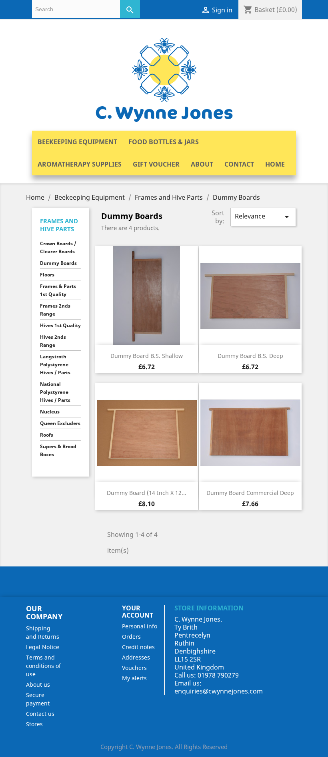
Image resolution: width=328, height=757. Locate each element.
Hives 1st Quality (60, 325)
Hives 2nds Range (53, 341)
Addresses (136, 657)
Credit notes (138, 647)
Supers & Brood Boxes (58, 450)
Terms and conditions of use (43, 666)
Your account (137, 612)
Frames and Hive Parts (59, 225)
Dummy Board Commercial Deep (250, 493)
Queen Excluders (60, 423)
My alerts (134, 678)
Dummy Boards (58, 263)
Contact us (40, 713)
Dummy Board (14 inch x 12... (146, 493)
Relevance (263, 217)
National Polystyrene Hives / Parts (55, 392)
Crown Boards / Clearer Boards (58, 247)
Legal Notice (42, 647)
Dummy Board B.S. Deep (250, 356)
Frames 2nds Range (55, 309)
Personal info (139, 626)
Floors (47, 274)
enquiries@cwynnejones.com (218, 691)
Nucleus (50, 411)
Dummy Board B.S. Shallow (146, 356)
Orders (131, 636)
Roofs (46, 434)
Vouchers (134, 668)
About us (38, 684)
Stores (34, 724)
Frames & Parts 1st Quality (58, 290)
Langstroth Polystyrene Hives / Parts (55, 364)
